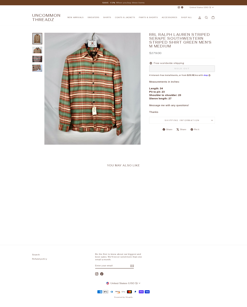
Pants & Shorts (148, 17)
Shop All (186, 17)
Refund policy (39, 259)
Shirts (107, 17)
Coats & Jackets (125, 17)
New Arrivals (76, 17)
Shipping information (182, 120)
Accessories (169, 17)
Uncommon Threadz (46, 17)
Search (36, 254)
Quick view (54, 214)
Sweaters (93, 17)
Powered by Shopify (123, 297)
